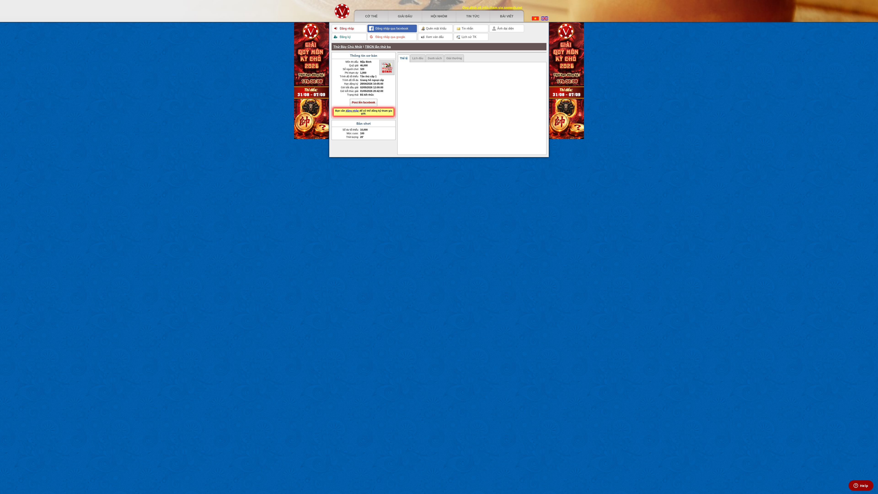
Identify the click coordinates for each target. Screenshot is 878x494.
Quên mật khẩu (435, 28)
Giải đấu (405, 16)
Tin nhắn (467, 28)
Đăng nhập (346, 28)
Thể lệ (404, 58)
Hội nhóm (439, 16)
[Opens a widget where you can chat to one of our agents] (860, 486)
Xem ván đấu (434, 37)
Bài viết (507, 16)
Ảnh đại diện (505, 28)
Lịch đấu (417, 58)
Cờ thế (371, 16)
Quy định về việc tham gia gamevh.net (492, 7)
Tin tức (472, 16)
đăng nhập (352, 110)
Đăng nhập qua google (390, 37)
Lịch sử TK (468, 37)
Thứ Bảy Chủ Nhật (347, 46)
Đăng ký (345, 37)
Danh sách (435, 58)
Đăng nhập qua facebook (391, 28)
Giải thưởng (454, 58)
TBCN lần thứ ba (378, 46)
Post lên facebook (363, 102)
